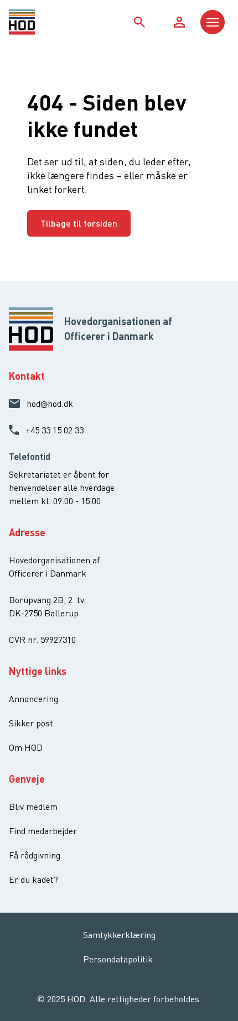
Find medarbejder (43, 830)
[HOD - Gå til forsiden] (36, 22)
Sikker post (31, 723)
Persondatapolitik (118, 959)
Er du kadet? (33, 879)
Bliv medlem (33, 806)
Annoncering (33, 698)
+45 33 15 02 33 (54, 430)
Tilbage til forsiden (78, 223)
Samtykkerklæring (119, 934)
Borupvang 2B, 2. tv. (47, 599)
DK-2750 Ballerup (44, 613)
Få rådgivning (34, 855)
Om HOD (26, 747)
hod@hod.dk (50, 403)
